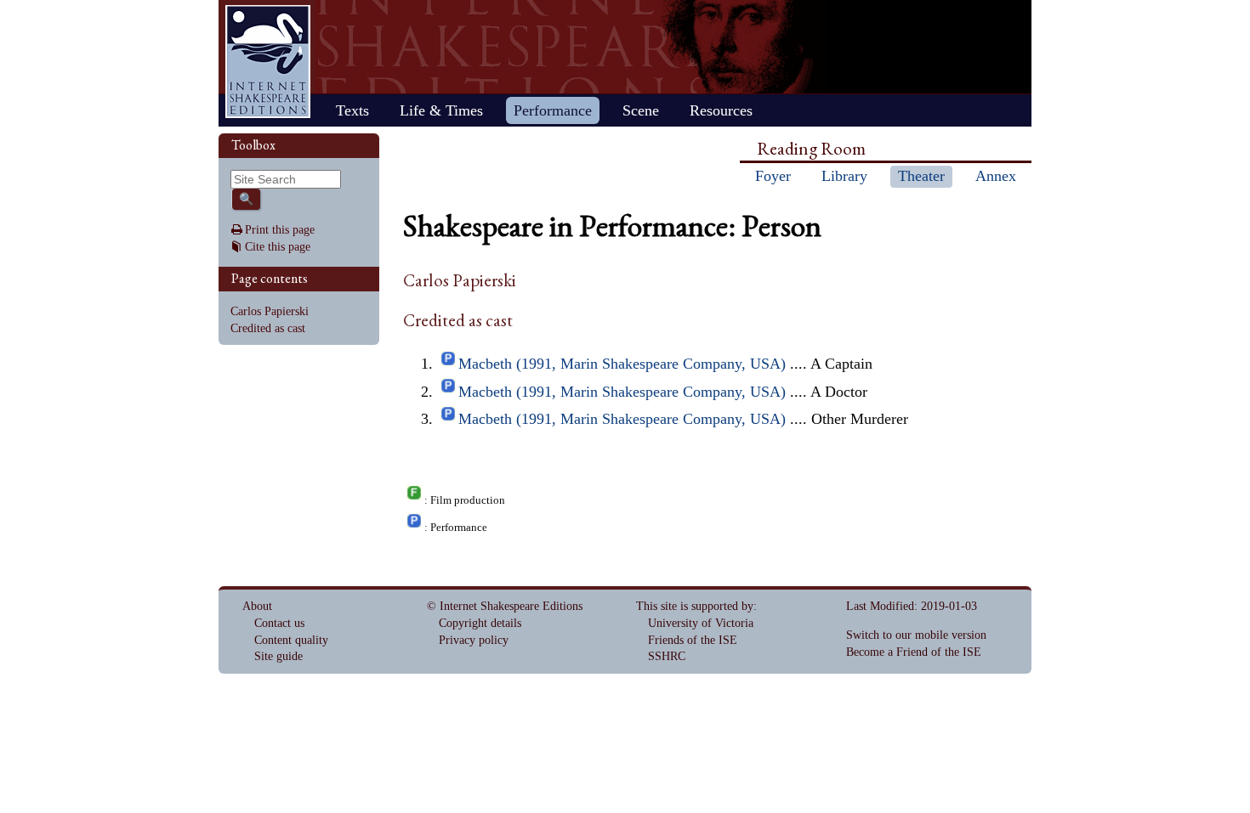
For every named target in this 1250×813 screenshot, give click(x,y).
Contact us (279, 623)
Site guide (278, 656)
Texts (352, 110)
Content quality (291, 640)
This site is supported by (694, 606)
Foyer (773, 175)
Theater (921, 175)
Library (844, 175)
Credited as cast (267, 328)
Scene (640, 110)
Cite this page (277, 246)
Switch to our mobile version (916, 635)
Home (267, 61)
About (257, 606)
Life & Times (441, 110)
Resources (721, 110)
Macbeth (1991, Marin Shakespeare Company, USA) (622, 363)
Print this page (280, 229)
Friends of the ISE (692, 640)
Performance (553, 110)
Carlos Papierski (269, 311)
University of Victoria (700, 623)
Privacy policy (474, 640)
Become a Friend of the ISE (913, 652)
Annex (995, 175)
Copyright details (480, 623)
